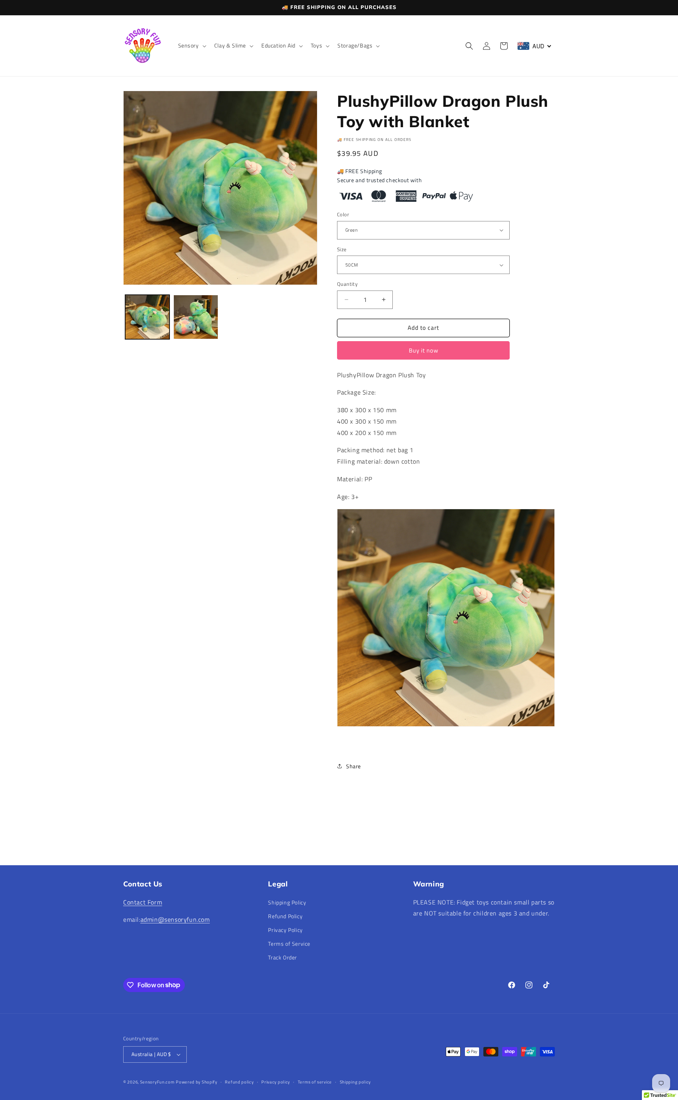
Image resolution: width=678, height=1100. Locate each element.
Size (342, 249)
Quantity (347, 284)
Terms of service (315, 1082)
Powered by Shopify (196, 1082)
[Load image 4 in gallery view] (195, 317)
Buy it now (423, 350)
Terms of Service (289, 943)
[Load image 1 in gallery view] (147, 317)
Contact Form (142, 902)
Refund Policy (285, 916)
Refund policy (239, 1082)
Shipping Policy (287, 902)
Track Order (282, 957)
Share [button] (353, 766)
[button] (191, 45)
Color (343, 214)
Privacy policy (275, 1082)
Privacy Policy (285, 930)
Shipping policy (355, 1082)
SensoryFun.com (157, 1082)
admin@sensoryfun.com (175, 919)
